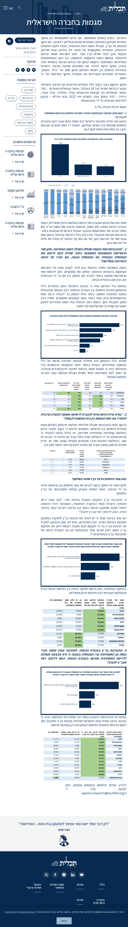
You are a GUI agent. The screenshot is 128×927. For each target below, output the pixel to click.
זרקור (30, 131)
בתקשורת (28, 114)
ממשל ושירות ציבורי (33, 886)
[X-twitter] (46, 874)
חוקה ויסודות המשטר (57, 886)
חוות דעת (28, 90)
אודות (80, 884)
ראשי (78, 13)
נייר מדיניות (27, 98)
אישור (64, 920)
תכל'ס (11, 98)
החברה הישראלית (99, 901)
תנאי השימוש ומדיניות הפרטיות (20, 911)
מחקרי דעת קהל (25, 122)
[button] (83, 177)
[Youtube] (81, 874)
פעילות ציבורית (26, 106)
